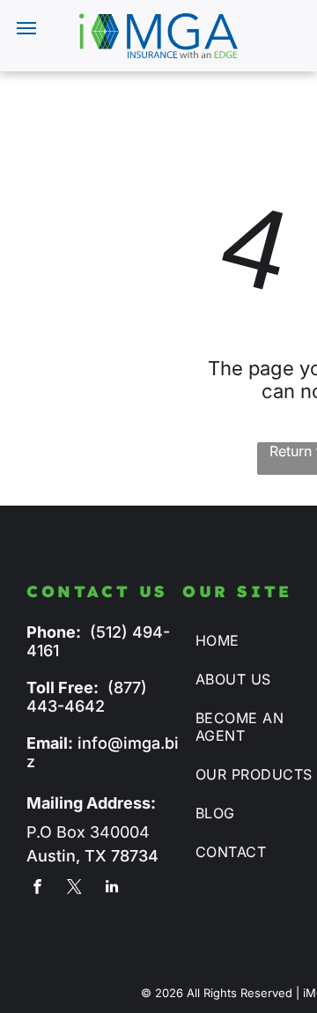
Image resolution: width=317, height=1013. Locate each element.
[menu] (26, 28)
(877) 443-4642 (86, 696)
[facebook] (37, 889)
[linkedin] (111, 889)
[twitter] (74, 889)
